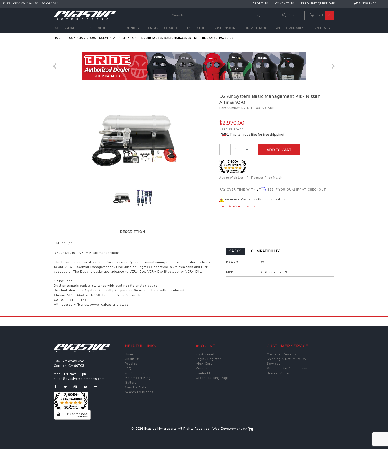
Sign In (293, 15)
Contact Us (284, 3)
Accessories (66, 28)
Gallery (131, 382)
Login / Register (208, 359)
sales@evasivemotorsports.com (79, 379)
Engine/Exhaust (163, 28)
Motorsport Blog (138, 378)
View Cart (204, 364)
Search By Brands (139, 392)
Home (129, 354)
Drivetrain (255, 28)
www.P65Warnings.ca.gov (238, 206)
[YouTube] (87, 388)
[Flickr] (97, 388)
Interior (195, 28)
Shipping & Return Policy (286, 359)
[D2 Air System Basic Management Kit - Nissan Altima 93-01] (135, 138)
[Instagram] (77, 388)
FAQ (128, 368)
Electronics (127, 28)
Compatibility (265, 251)
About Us (260, 3)
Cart (323, 15)
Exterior (96, 28)
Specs (235, 251)
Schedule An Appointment (288, 368)
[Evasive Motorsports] (85, 15)
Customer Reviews (281, 354)
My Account (205, 354)
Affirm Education (138, 373)
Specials (322, 28)
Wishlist (202, 368)
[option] (194, 66)
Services (273, 364)
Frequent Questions (318, 3)
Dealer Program (279, 373)
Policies (131, 364)
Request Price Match (266, 177)
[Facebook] (57, 388)
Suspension (225, 28)
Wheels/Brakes (289, 28)
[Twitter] (67, 388)
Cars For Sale (135, 387)
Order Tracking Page (212, 378)
